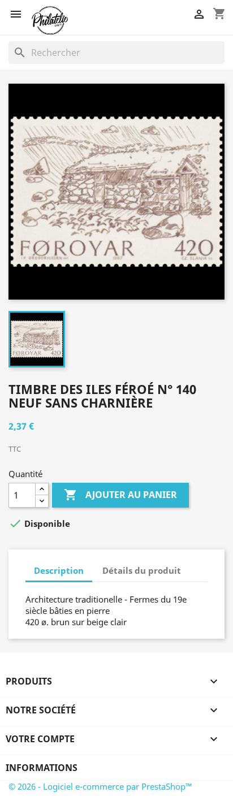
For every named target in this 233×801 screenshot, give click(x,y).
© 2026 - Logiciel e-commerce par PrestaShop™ (100, 786)
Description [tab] (59, 570)
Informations (41, 767)
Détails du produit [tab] (141, 570)
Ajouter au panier (120, 494)
